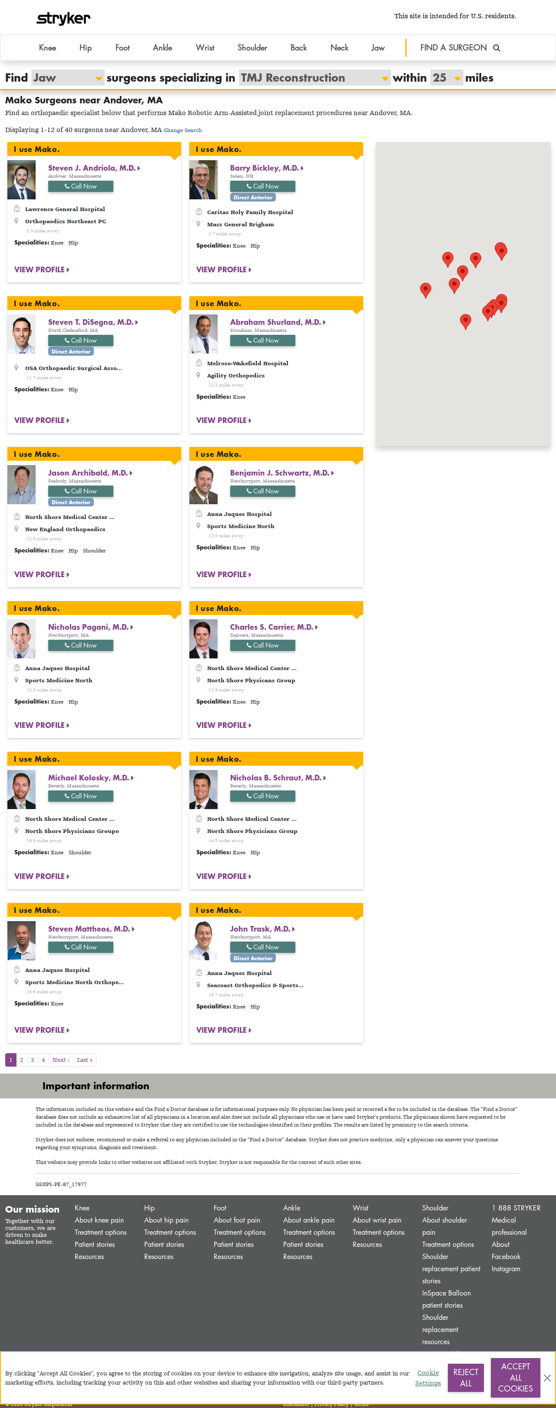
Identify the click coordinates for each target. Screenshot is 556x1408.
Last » (85, 1059)
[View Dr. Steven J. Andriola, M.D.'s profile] (21, 179)
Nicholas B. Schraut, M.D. (277, 777)
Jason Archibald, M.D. (89, 472)
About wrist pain (377, 1220)
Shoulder (435, 1208)
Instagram (506, 1268)
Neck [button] (339, 47)
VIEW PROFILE (40, 269)
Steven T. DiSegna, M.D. (92, 322)
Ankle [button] (162, 47)
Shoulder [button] (252, 47)
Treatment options (100, 1232)
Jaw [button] (378, 47)
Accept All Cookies (515, 1377)
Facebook (506, 1256)
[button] (454, 286)
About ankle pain (308, 1220)
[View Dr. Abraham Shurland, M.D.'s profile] (203, 333)
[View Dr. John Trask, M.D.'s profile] (203, 939)
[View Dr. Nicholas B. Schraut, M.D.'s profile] (203, 789)
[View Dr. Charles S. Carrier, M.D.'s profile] (203, 638)
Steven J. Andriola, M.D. (93, 167)
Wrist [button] (205, 47)
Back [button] (299, 47)
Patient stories (95, 1244)
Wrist (360, 1208)
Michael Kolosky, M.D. (89, 777)
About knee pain (99, 1220)
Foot (220, 1208)
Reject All (465, 1377)
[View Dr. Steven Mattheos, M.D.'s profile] (21, 939)
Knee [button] (47, 47)
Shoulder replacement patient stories (451, 1269)
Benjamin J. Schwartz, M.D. (280, 472)
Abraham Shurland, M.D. (276, 322)
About (501, 1244)
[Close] (547, 1378)
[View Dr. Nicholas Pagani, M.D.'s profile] (21, 638)
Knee (82, 1208)
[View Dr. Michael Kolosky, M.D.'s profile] (21, 789)
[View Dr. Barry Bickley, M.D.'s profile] (203, 179)
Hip (149, 1208)
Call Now (83, 186)
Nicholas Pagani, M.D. (89, 626)
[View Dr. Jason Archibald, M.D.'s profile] (21, 484)
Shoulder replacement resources (440, 1329)
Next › (61, 1059)
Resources (89, 1256)
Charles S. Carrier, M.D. (272, 626)
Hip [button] (85, 47)
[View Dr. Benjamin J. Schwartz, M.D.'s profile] (203, 484)
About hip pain (166, 1220)
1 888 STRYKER (516, 1208)
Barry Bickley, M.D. (265, 167)
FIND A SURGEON (455, 47)
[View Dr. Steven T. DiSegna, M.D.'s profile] (21, 333)
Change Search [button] (183, 130)
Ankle (291, 1208)
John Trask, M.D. (261, 928)
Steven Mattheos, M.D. (90, 928)
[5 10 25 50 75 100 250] (442, 77)
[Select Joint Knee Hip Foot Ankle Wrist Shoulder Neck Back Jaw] (63, 77)
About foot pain (237, 1220)
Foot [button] (122, 47)
